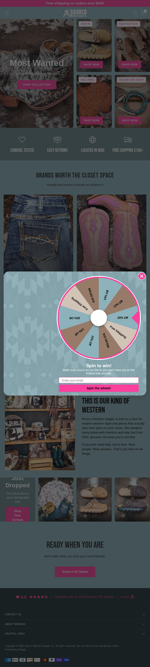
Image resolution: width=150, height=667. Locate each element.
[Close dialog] (141, 276)
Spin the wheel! (99, 388)
